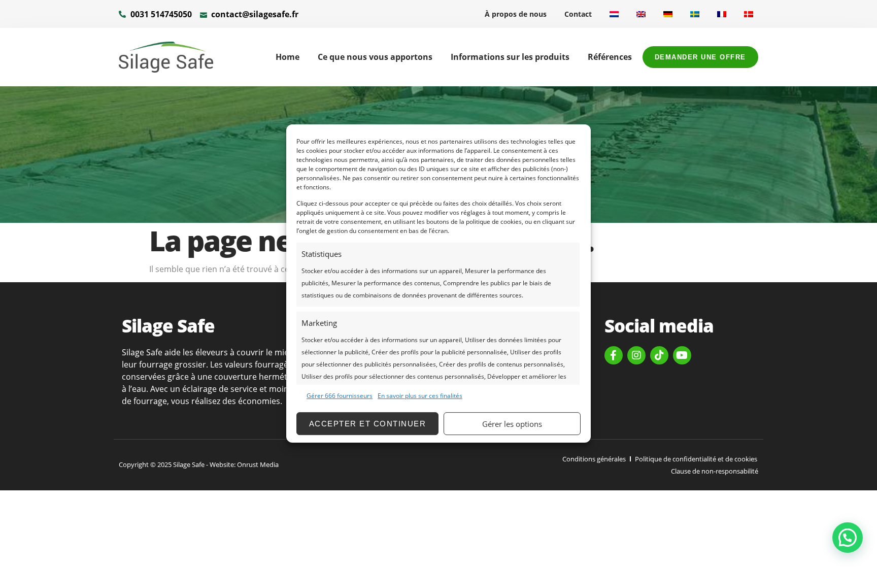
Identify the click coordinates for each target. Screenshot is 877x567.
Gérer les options (512, 424)
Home (287, 56)
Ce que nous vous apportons (375, 56)
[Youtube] (682, 355)
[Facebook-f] (613, 355)
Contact (578, 14)
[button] (847, 537)
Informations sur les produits (510, 56)
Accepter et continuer (367, 423)
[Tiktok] (659, 355)
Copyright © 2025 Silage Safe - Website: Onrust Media (199, 464)
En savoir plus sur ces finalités (420, 395)
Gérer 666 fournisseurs (340, 395)
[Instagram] (636, 355)
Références (610, 56)
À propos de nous (516, 14)
